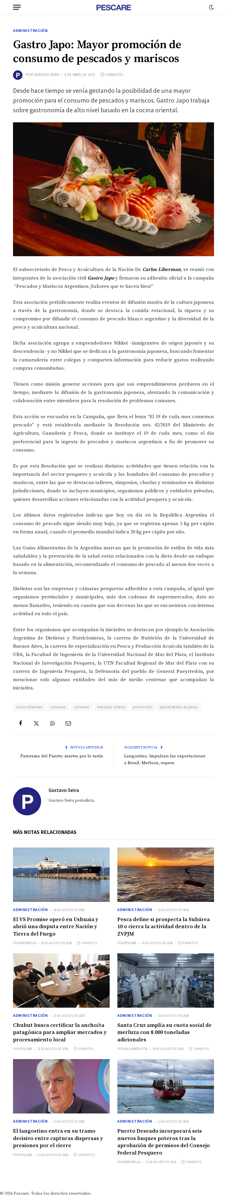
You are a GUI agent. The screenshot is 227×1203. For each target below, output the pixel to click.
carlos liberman (29, 707)
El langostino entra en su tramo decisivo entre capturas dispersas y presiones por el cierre (58, 1138)
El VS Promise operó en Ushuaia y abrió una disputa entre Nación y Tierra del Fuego (55, 926)
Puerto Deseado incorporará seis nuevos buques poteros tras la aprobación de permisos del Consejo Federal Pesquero (163, 1142)
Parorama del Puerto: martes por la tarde (61, 756)
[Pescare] (113, 7)
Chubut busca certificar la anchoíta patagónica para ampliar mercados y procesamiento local (59, 1032)
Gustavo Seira (46, 74)
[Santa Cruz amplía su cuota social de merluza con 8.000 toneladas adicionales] (165, 980)
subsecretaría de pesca (179, 707)
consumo (58, 707)
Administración (30, 30)
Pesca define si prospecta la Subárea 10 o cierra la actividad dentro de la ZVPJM (163, 926)
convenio (82, 707)
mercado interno (111, 707)
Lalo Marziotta (135, 1049)
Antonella (28, 943)
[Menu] (17, 7)
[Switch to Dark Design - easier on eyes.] (210, 7)
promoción (143, 707)
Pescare (130, 943)
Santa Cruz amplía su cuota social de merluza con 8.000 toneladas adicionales (164, 1032)
